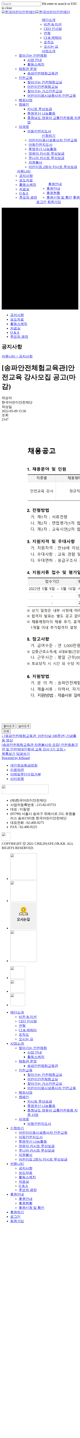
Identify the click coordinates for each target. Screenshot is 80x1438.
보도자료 (17, 319)
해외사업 (25, 1092)
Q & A (14, 332)
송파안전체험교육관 (42, 1066)
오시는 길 (26, 1039)
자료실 (15, 328)
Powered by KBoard (16, 758)
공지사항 (17, 315)
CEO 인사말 (28, 1021)
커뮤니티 (17, 1164)
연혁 (22, 1025)
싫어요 (23, 726)
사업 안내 (34, 1052)
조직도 (24, 1034)
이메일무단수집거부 (25, 774)
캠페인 (24, 1097)
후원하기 (17, 1212)
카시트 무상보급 (39, 1101)
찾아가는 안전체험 (33, 1048)
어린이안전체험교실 (42, 1079)
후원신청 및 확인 (31, 1208)
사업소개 (17, 1043)
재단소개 (17, 1012)
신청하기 (17, 1128)
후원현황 (25, 1203)
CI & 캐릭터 (28, 1030)
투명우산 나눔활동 (41, 1106)
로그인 (15, 1216)
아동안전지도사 (39, 1123)
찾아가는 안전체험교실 (44, 1074)
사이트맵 (17, 779)
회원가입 (17, 1221)
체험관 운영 (28, 1061)
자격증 (24, 1119)
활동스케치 (18, 324)
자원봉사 (25, 1155)
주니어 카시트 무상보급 (37, 1150)
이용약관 (17, 770)
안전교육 (25, 1070)
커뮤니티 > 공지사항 (17, 356)
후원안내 (17, 1194)
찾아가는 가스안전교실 (44, 1083)
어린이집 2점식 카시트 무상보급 (43, 1159)
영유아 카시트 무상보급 (37, 1146)
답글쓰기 (23, 753)
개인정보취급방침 (24, 765)
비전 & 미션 (28, 1017)
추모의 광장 (19, 336)
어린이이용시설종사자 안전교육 (51, 1088)
